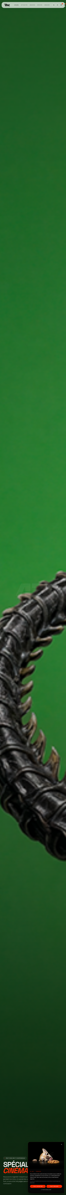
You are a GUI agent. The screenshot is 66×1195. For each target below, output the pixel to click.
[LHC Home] (8, 5)
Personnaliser (46, 1189)
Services (39, 5)
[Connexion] (57, 5)
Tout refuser (54, 1186)
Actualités (24, 5)
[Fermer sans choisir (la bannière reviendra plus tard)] (61, 1144)
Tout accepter (38, 1186)
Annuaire (47, 5)
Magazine (32, 5)
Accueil (16, 5)
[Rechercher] (53, 5)
